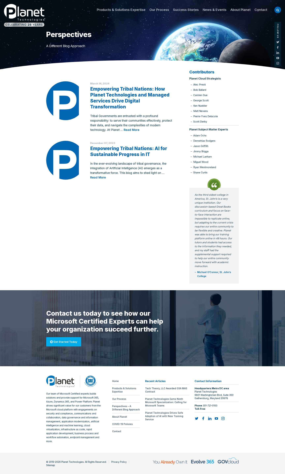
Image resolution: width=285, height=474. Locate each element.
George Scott (201, 100)
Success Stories (186, 10)
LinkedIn (277, 52)
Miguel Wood (200, 161)
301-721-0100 (210, 405)
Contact (260, 10)
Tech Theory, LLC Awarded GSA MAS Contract (166, 390)
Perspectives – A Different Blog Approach (126, 408)
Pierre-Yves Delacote (205, 116)
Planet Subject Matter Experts (208, 129)
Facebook (277, 47)
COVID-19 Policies (122, 424)
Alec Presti (199, 84)
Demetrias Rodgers (204, 140)
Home (115, 381)
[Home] (24, 15)
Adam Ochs (199, 135)
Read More (131, 130)
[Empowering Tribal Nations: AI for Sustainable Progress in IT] (65, 160)
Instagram (277, 63)
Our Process (159, 10)
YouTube (277, 58)
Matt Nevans (200, 111)
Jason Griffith (200, 146)
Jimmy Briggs (201, 151)
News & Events (214, 10)
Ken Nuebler (200, 105)
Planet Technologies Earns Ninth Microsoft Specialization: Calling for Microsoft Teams (166, 402)
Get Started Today (65, 341)
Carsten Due (200, 95)
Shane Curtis (200, 172)
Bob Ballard (199, 89)
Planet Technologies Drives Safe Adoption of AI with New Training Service (164, 416)
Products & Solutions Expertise (121, 10)
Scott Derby (200, 121)
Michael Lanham (202, 156)
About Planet (240, 10)
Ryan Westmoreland (204, 167)
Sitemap (50, 465)
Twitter (277, 42)
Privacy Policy (119, 461)
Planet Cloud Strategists (205, 78)
